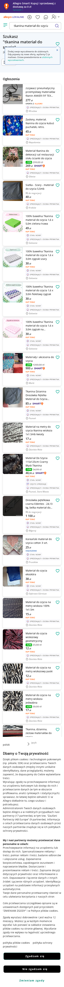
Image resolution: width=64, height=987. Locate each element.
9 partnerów (37, 819)
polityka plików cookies (16, 942)
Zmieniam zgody (32, 980)
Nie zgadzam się (34, 969)
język (34, 742)
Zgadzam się (34, 956)
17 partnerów (24, 815)
